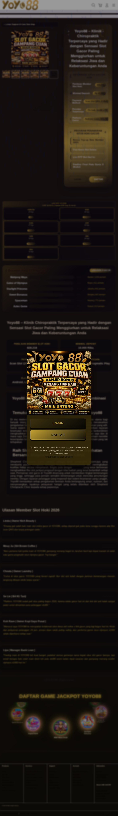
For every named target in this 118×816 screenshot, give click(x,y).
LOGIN (58, 423)
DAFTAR (58, 434)
